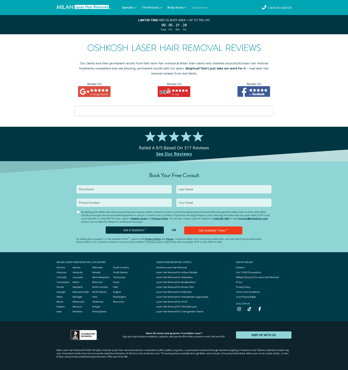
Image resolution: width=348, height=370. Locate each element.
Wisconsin (118, 301)
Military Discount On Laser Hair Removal (257, 277)
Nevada (96, 272)
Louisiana (78, 277)
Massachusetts (81, 291)
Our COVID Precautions (248, 272)
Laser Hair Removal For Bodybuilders (176, 282)
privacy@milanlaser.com (253, 218)
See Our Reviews (174, 154)
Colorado (62, 277)
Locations (198, 7)
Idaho (60, 296)
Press (239, 282)
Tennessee (119, 277)
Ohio (95, 296)
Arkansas (62, 272)
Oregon (96, 306)
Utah (115, 287)
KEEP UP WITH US (264, 335)
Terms (169, 239)
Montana (77, 311)
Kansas (76, 267)
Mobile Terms (139, 218)
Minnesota (78, 301)
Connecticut (63, 282)
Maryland (78, 287)
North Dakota (99, 291)
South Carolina (121, 267)
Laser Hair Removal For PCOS (172, 301)
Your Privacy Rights (246, 296)
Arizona (61, 267)
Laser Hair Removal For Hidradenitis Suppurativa (182, 296)
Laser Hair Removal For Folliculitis (174, 291)
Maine (76, 282)
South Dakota (120, 272)
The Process (150, 7)
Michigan (77, 296)
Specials (127, 7)
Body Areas (175, 7)
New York (97, 282)
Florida (60, 287)
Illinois (60, 301)
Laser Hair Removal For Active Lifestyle (176, 272)
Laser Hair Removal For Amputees (174, 277)
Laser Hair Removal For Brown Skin (175, 287)
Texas (116, 282)
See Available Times (213, 230)
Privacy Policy (160, 218)
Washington (119, 296)
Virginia (117, 291)
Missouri (77, 306)
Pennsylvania (99, 311)
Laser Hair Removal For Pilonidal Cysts (176, 306)
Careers (240, 267)
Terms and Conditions (248, 291)
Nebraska (97, 267)
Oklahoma (97, 301)
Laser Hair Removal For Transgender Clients (180, 311)
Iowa (59, 311)
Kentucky (77, 272)
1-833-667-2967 (221, 218)
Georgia (61, 291)
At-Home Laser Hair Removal (171, 267)
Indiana (61, 306)
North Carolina (100, 287)
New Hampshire (101, 277)
